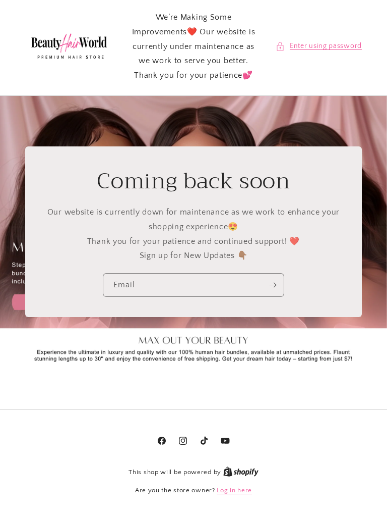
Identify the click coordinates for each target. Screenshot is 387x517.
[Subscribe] (273, 285)
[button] (319, 46)
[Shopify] (241, 472)
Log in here (234, 490)
